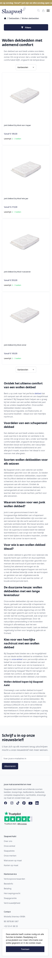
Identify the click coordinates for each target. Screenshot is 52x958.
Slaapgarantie (10, 898)
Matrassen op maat (13, 860)
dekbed (37, 393)
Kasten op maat (11, 865)
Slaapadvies (9, 850)
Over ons (8, 841)
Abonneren (10, 766)
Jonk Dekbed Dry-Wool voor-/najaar (17, 125)
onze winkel (16, 659)
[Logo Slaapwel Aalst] (13, 11)
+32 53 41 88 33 (11, 926)
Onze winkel (9, 846)
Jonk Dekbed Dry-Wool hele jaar (16, 198)
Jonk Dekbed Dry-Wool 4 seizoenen (17, 272)
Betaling (7, 888)
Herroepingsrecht (12, 893)
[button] (48, 11)
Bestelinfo (8, 883)
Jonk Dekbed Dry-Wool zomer (15, 345)
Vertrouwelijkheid (12, 903)
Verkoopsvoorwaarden (14, 879)
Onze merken (10, 855)
